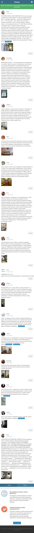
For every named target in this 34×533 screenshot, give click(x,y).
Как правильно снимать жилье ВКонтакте (19, 492)
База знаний (17, 523)
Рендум (17, 2)
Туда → (25, 485)
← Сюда (8, 485)
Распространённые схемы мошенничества (17, 508)
